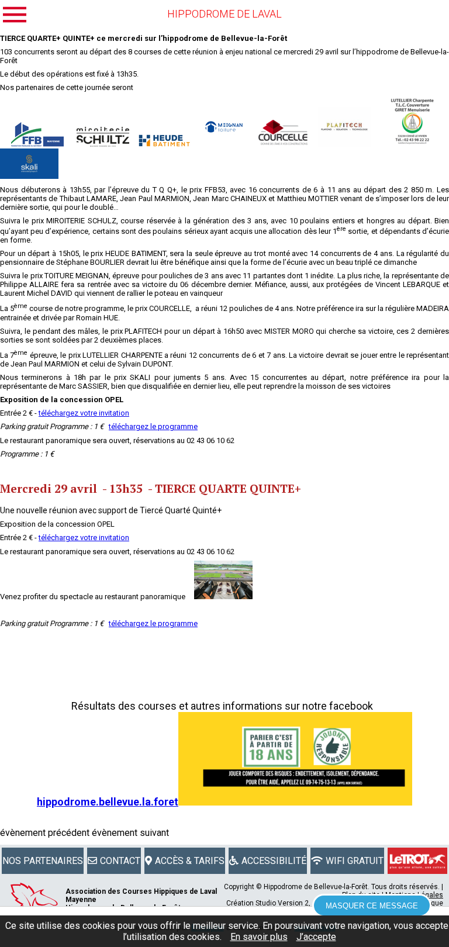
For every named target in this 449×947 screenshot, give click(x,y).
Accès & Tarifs (189, 860)
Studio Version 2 (282, 903)
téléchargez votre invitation (84, 413)
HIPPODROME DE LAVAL (224, 14)
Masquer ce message (372, 905)
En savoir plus (259, 936)
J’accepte (316, 936)
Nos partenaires (42, 860)
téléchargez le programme (153, 426)
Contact (120, 860)
